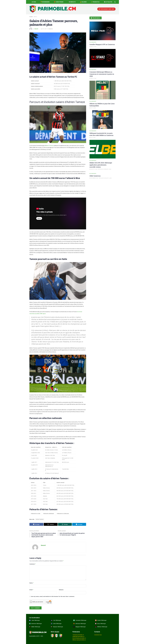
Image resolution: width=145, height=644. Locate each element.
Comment (32, 564)
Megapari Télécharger (81, 626)
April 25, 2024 (44, 28)
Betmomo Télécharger (81, 623)
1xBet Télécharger (35, 620)
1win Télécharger (57, 620)
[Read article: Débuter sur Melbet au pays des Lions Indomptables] (102, 90)
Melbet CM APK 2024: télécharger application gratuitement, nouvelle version (100, 165)
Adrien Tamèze (39, 519)
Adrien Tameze (49, 145)
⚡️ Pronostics (95, 2)
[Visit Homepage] (52, 9)
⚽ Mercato (72, 2)
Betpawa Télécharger (58, 626)
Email (31, 589)
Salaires (35, 16)
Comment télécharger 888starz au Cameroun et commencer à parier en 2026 (101, 74)
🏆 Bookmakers (45, 2)
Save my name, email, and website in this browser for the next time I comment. (53, 596)
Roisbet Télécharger (101, 620)
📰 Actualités (108, 2)
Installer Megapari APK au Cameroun (102, 44)
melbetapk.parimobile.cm (78, 636)
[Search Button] (115, 2)
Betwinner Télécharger (36, 623)
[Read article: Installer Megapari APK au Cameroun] (102, 31)
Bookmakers (92, 42)
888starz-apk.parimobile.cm (79, 639)
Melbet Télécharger (35, 626)
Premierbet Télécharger (81, 620)
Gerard (36, 28)
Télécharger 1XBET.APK (107, 9)
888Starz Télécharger (102, 626)
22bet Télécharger (57, 623)
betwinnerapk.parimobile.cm (79, 638)
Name (31, 583)
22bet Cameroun (95, 176)
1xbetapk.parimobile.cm (78, 634)
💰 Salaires (83, 2)
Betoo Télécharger (101, 623)
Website (61, 589)
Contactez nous (98, 634)
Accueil (34, 2)
